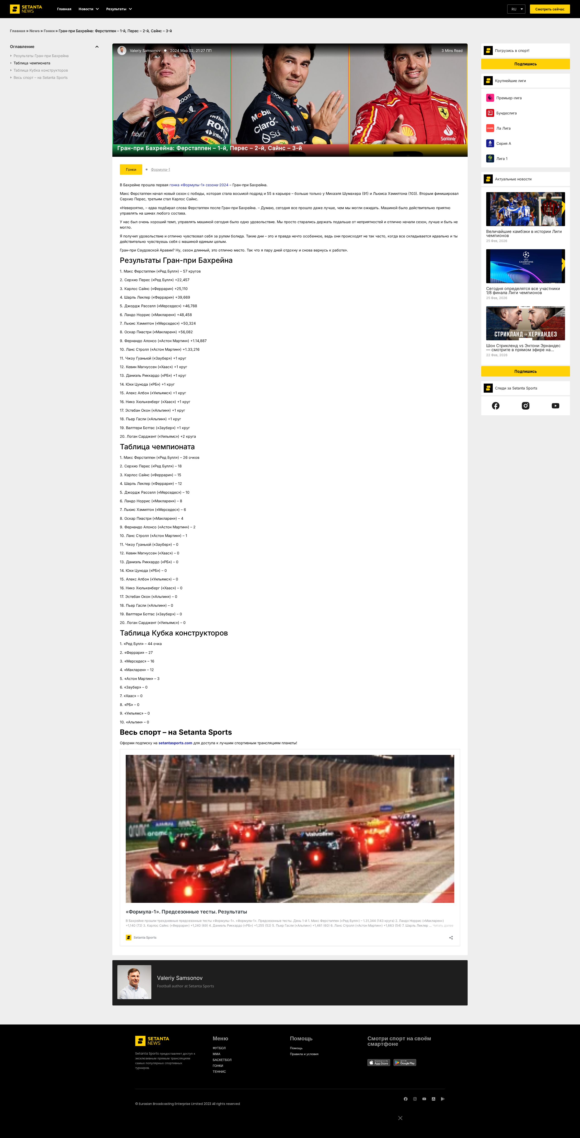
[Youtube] (424, 1099)
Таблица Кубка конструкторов (41, 70)
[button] (516, 9)
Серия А (503, 143)
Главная (17, 31)
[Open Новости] (97, 9)
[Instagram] (415, 1099)
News (34, 31)
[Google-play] (443, 1099)
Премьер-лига (509, 98)
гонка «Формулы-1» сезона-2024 (198, 185)
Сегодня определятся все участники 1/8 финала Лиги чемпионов (523, 290)
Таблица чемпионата (32, 63)
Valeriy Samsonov (145, 50)
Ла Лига (503, 128)
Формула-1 (160, 169)
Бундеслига (506, 113)
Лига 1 (502, 158)
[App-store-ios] (433, 1099)
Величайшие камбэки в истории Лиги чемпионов (524, 233)
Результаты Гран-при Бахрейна (41, 55)
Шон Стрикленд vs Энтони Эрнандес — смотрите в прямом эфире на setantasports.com (523, 349)
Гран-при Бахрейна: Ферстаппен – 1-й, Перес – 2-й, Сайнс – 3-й (209, 148)
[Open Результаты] (130, 9)
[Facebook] (406, 1099)
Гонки (49, 31)
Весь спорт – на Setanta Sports (41, 77)
